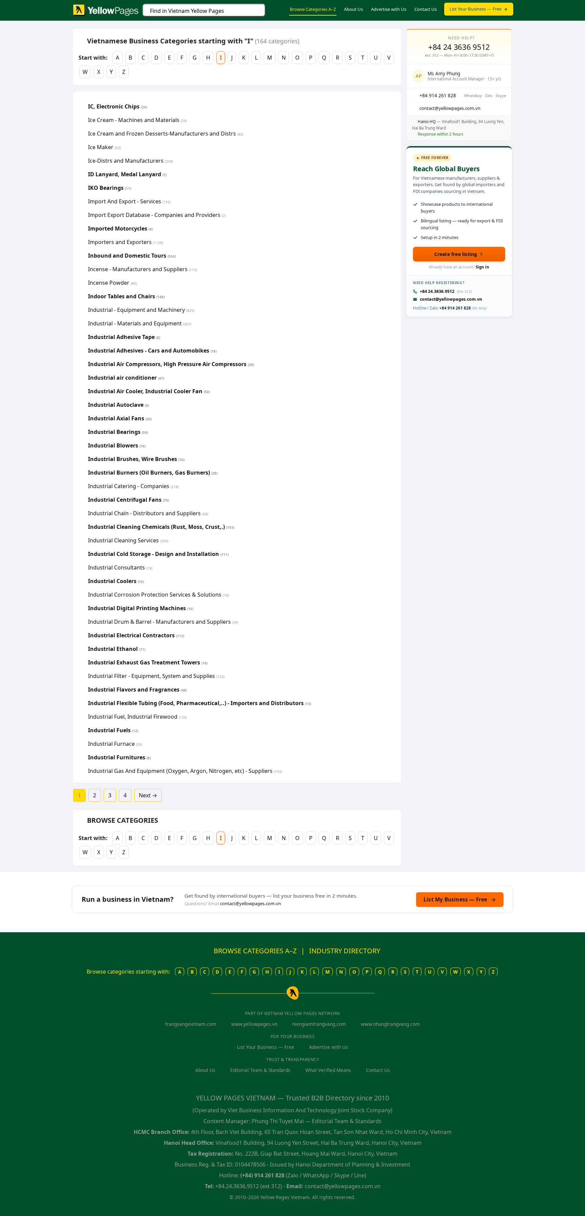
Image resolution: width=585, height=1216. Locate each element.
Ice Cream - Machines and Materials (137, 120)
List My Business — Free (460, 899)
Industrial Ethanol (116, 649)
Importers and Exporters (125, 242)
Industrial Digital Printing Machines (140, 608)
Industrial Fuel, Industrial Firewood (137, 716)
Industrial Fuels (113, 730)
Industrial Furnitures (119, 757)
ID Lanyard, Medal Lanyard (127, 174)
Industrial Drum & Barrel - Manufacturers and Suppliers (163, 621)
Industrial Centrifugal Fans (128, 499)
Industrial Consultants (120, 567)
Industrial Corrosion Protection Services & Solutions (158, 594)
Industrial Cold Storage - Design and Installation (158, 554)
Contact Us (425, 9)
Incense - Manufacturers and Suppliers (142, 269)
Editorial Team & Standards (260, 1070)
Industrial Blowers (117, 445)
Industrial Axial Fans (120, 418)
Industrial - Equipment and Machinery (141, 310)
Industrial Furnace (115, 743)
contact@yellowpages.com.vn (451, 299)
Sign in (482, 267)
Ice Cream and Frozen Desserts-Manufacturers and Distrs (165, 133)
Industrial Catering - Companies (133, 486)
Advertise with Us (388, 9)
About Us (353, 9)
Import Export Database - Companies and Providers (157, 215)
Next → (148, 795)
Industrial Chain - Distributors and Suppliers (148, 513)
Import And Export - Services (129, 201)
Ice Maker (104, 147)
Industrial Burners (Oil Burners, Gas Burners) (152, 472)
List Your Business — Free (476, 9)
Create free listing (455, 254)
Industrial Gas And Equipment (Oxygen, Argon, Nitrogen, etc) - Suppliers (185, 771)
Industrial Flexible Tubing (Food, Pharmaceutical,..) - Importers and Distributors (199, 703)
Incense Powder (112, 282)
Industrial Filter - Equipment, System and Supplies (156, 676)
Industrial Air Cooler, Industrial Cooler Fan (149, 391)
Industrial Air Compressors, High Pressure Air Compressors (171, 364)
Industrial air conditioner (126, 377)
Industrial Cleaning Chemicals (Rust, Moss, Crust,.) (161, 527)
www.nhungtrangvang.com (390, 1024)
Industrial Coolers (116, 581)
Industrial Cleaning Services (128, 540)
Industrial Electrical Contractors (136, 635)
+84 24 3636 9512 (459, 47)
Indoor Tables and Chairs (126, 296)
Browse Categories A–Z (313, 9)
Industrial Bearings (118, 432)
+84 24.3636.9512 (437, 291)
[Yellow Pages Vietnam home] (106, 9)
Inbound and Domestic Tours (132, 255)
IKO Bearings (109, 188)
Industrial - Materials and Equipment (139, 323)
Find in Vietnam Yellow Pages (187, 11)
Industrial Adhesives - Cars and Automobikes (152, 350)
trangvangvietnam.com (190, 1024)
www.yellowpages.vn (254, 1024)
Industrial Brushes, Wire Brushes (136, 459)
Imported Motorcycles (120, 228)
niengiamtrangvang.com (319, 1024)
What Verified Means (328, 1070)
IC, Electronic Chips (117, 106)
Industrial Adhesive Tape (124, 337)
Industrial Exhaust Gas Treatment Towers (148, 662)
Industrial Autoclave (118, 404)
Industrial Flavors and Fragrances (137, 689)
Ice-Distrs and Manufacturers (130, 160)
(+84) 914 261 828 (262, 1175)
